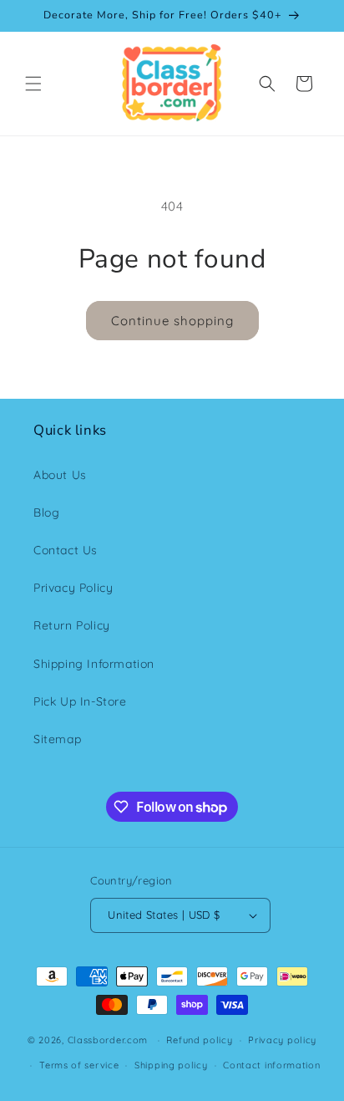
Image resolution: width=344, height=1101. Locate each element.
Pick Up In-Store (80, 701)
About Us (60, 474)
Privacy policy (282, 1040)
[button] (33, 83)
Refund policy (199, 1040)
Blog (46, 512)
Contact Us (65, 550)
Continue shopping (172, 321)
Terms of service (79, 1065)
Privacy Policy (73, 587)
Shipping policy (171, 1065)
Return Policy (71, 625)
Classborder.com (108, 1040)
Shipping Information (93, 663)
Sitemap (57, 739)
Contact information (271, 1065)
